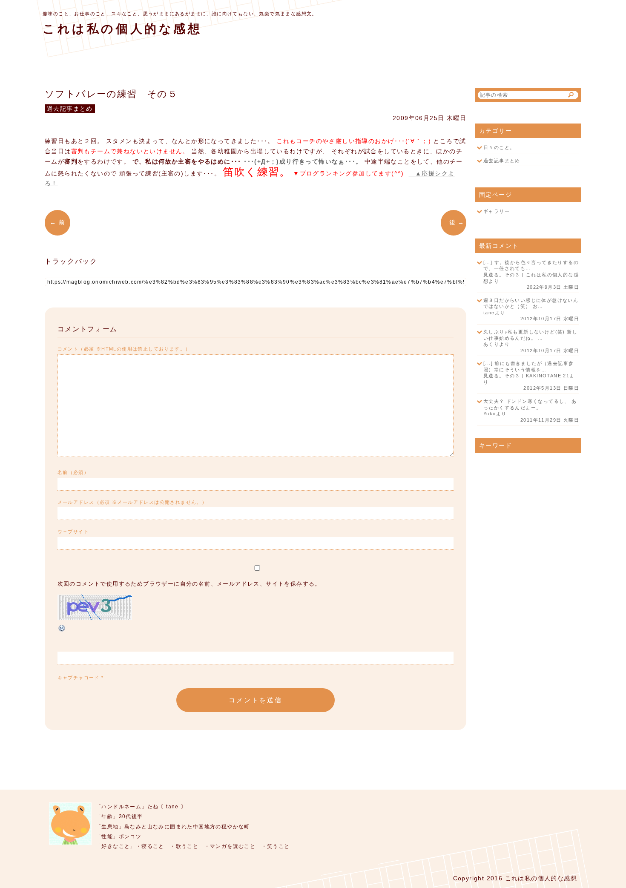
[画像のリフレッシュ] (62, 631)
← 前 (60, 222)
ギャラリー (496, 211)
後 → (453, 222)
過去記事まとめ (501, 160)
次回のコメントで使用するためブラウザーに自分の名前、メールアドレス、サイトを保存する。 (189, 584)
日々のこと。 (499, 147)
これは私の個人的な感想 (122, 28)
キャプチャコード (78, 677)
